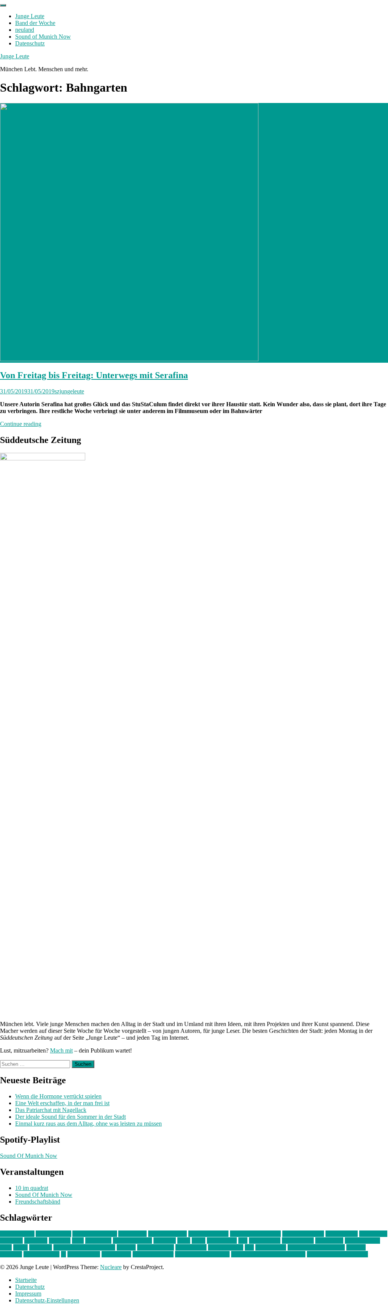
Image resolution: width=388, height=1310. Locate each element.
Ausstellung (132, 1233)
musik (20, 1247)
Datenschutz (30, 43)
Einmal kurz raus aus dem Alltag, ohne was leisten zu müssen (88, 1123)
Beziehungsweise (303, 1233)
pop (249, 1247)
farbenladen (373, 1233)
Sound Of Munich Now (28, 1155)
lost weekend (264, 1240)
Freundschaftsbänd (37, 1201)
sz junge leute (83, 1254)
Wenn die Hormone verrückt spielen (58, 1096)
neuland (24, 30)
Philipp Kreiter (225, 1247)
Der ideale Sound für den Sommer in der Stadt (70, 1117)
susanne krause (41, 1254)
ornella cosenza (155, 1247)
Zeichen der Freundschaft (337, 1254)
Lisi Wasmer (222, 1240)
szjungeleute (69, 391)
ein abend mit (341, 1233)
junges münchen (132, 1240)
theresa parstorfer (153, 1254)
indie (78, 1240)
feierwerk (11, 1240)
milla (6, 1247)
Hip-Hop (59, 1240)
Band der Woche (35, 23)
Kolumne (164, 1240)
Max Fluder (329, 1240)
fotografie (35, 1240)
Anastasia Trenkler (94, 1233)
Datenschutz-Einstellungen (47, 1300)
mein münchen (362, 1240)
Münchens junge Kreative (84, 1247)
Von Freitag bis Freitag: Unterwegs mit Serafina (94, 375)
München (40, 1247)
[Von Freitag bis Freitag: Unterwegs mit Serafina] (129, 359)
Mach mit (61, 1050)
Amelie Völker (53, 1233)
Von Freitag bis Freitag (202, 1254)
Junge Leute (29, 16)
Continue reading (20, 424)
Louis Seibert (298, 1240)
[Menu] (3, 5)
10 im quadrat (31, 1188)
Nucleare (111, 1267)
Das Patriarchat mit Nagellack (50, 1110)
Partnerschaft (191, 1247)
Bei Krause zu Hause (255, 1233)
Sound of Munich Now (43, 36)
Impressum (28, 1293)
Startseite (26, 1280)
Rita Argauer (270, 1247)
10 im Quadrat (17, 1233)
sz (63, 1254)
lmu (242, 1240)
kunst (183, 1240)
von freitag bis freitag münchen (268, 1254)
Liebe (198, 1240)
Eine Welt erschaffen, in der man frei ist (62, 1103)
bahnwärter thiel (167, 1233)
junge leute (98, 1240)
